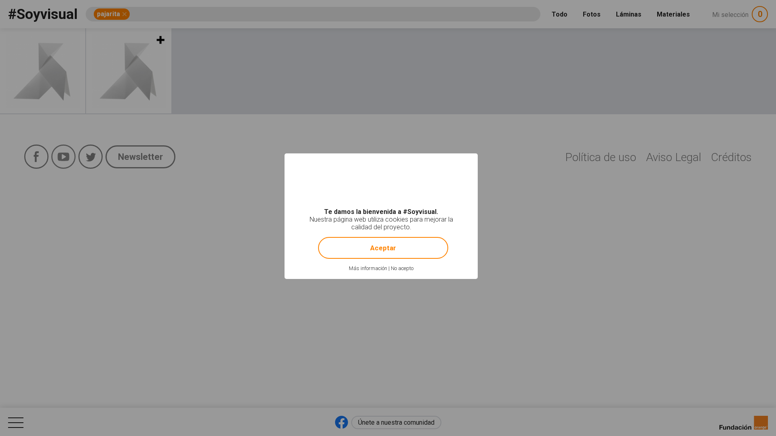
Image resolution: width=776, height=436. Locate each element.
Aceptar (383, 248)
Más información (368, 268)
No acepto (402, 268)
